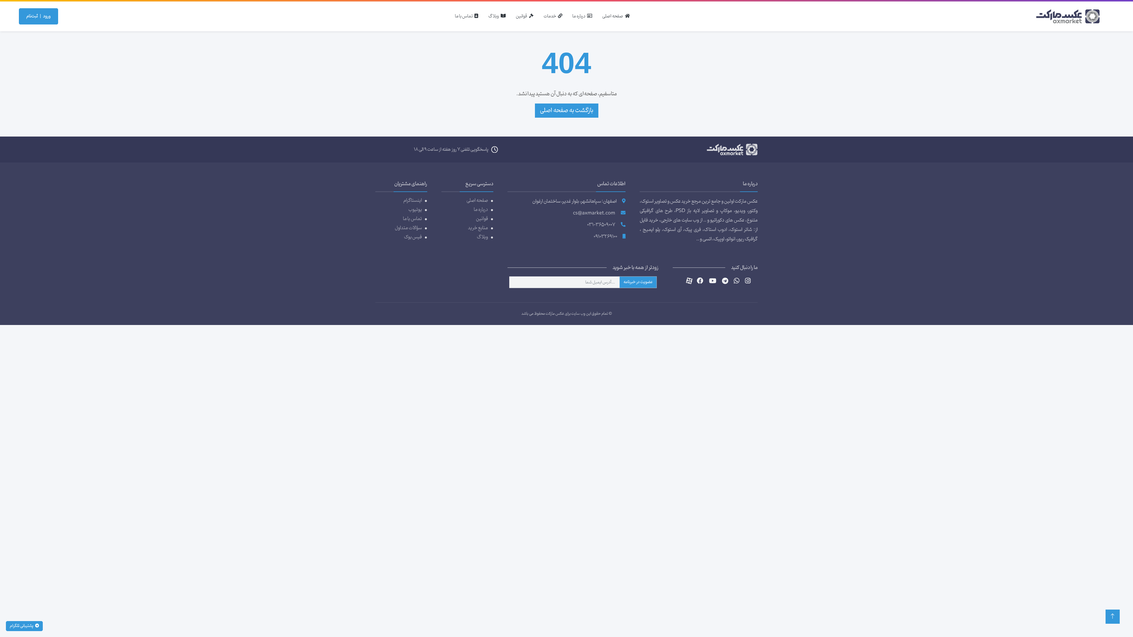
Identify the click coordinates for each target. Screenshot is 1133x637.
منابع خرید (478, 227)
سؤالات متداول (408, 227)
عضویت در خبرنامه (638, 282)
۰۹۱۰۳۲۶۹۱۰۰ (605, 236)
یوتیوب (415, 209)
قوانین (482, 218)
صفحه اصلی (477, 200)
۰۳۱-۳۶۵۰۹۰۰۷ (601, 225)
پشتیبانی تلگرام (22, 626)
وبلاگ (482, 237)
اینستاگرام (412, 200)
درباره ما (481, 209)
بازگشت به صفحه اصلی (566, 110)
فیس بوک (413, 237)
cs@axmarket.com (594, 213)
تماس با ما (412, 218)
